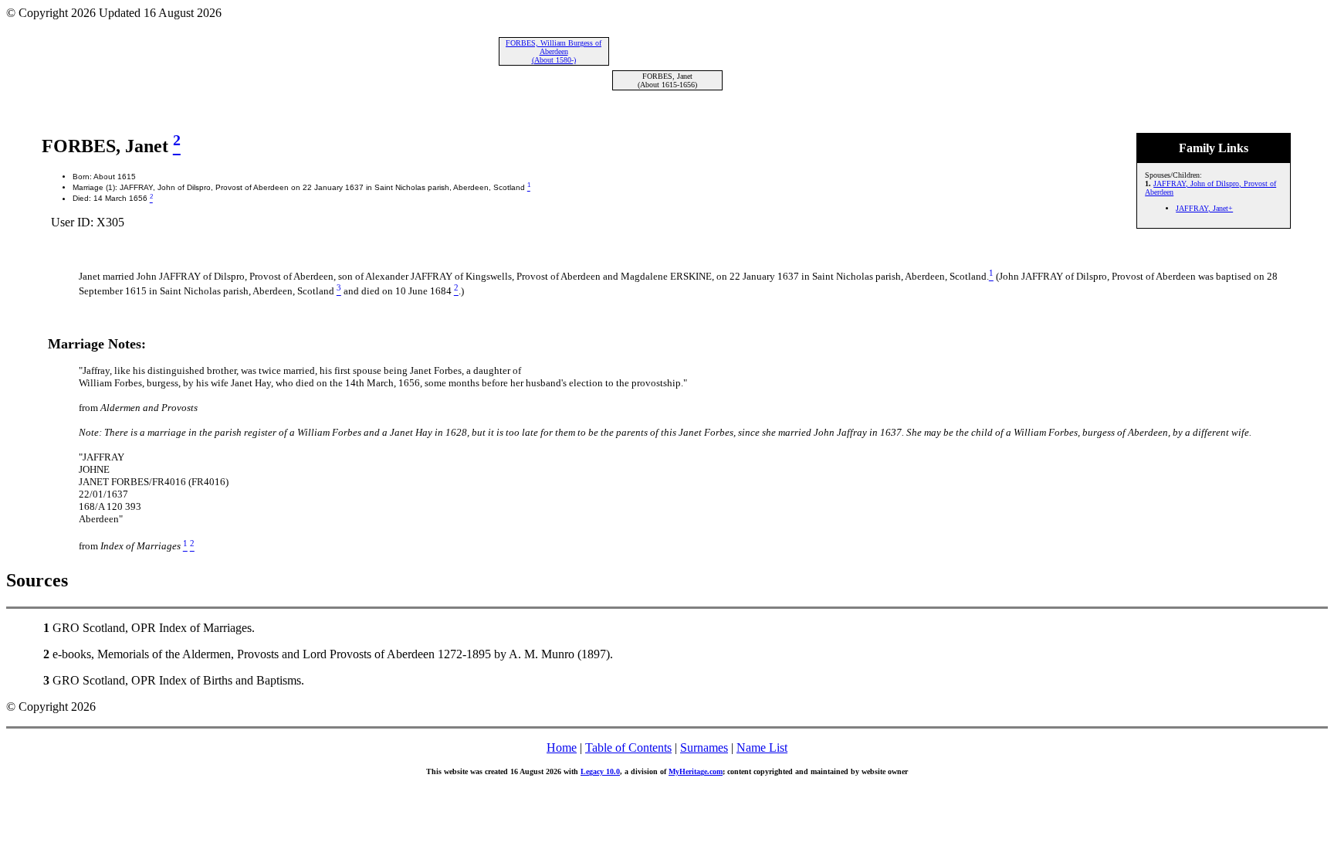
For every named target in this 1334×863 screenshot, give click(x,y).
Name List (761, 747)
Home (562, 747)
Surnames (704, 747)
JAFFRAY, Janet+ (1204, 208)
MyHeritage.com (696, 771)
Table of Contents (628, 747)
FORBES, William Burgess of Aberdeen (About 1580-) (553, 51)
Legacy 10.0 (600, 771)
